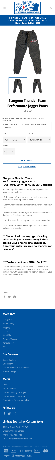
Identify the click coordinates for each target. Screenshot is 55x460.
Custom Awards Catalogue (14, 396)
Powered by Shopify (40, 447)
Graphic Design (9, 371)
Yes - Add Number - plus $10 (17, 125)
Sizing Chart (8, 319)
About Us (7, 335)
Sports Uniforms (10, 388)
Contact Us (7, 331)
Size (4, 134)
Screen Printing (9, 360)
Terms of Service (10, 339)
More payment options (27, 167)
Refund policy (8, 343)
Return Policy (8, 323)
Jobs (4, 346)
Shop (5, 384)
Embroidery (8, 363)
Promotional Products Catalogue (17, 400)
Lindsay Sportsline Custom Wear (20, 447)
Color (30, 134)
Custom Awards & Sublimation (16, 367)
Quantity (7, 145)
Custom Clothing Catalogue (14, 392)
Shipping (6, 327)
